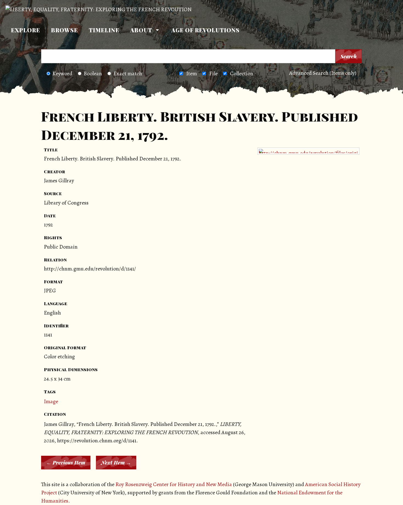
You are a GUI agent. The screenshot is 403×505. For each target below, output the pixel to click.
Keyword (62, 73)
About (141, 30)
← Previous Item (65, 462)
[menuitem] (25, 30)
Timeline (104, 30)
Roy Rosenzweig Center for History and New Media (173, 484)
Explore (25, 30)
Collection (241, 73)
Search (348, 56)
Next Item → (116, 462)
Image (51, 401)
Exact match (127, 73)
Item (191, 73)
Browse (64, 30)
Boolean (93, 73)
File (213, 73)
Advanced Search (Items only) (322, 73)
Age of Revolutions (205, 30)
